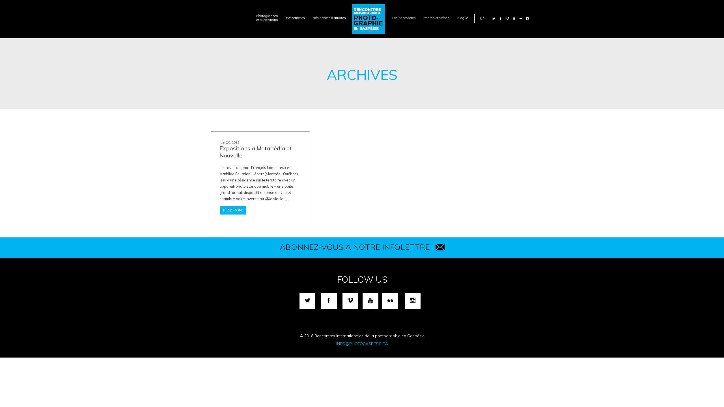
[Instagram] (527, 18)
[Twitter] (493, 18)
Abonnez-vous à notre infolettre (355, 247)
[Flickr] (521, 18)
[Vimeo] (507, 18)
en (482, 17)
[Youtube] (514, 18)
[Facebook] (500, 18)
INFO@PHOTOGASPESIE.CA (362, 343)
